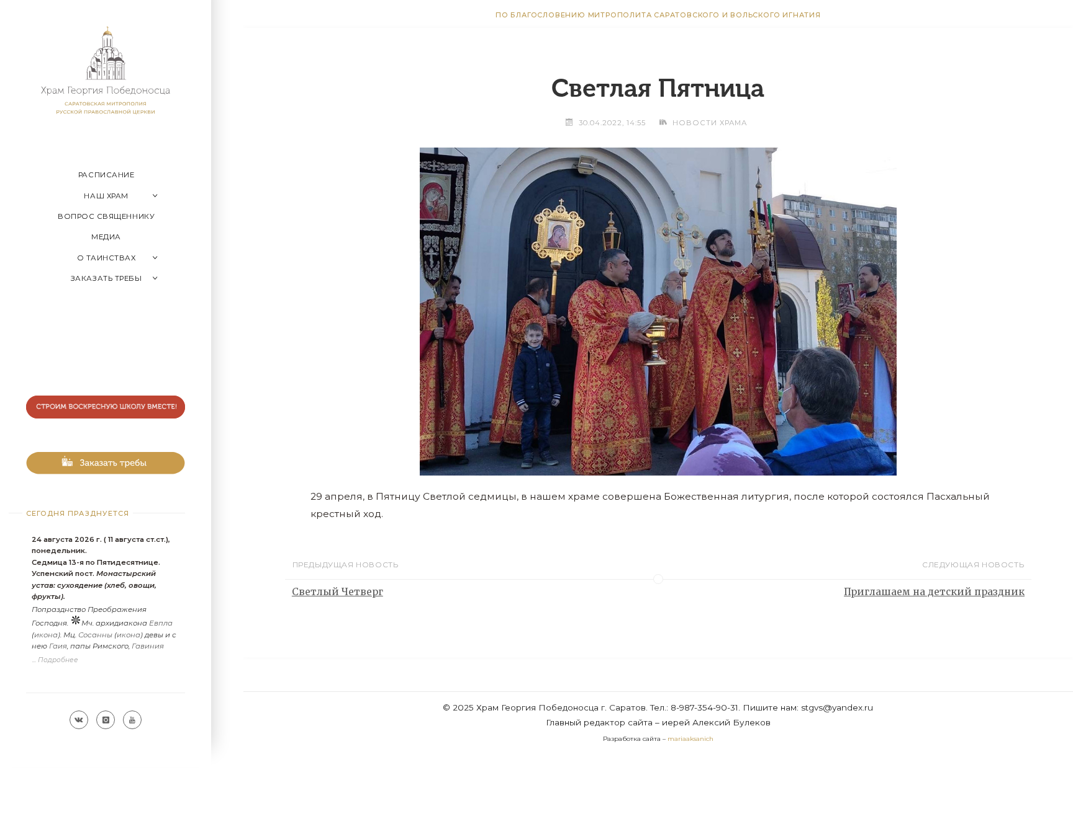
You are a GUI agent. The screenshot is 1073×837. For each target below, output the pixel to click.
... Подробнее (55, 660)
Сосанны (95, 635)
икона (46, 635)
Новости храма (709, 122)
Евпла (161, 623)
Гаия (58, 646)
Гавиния (148, 646)
